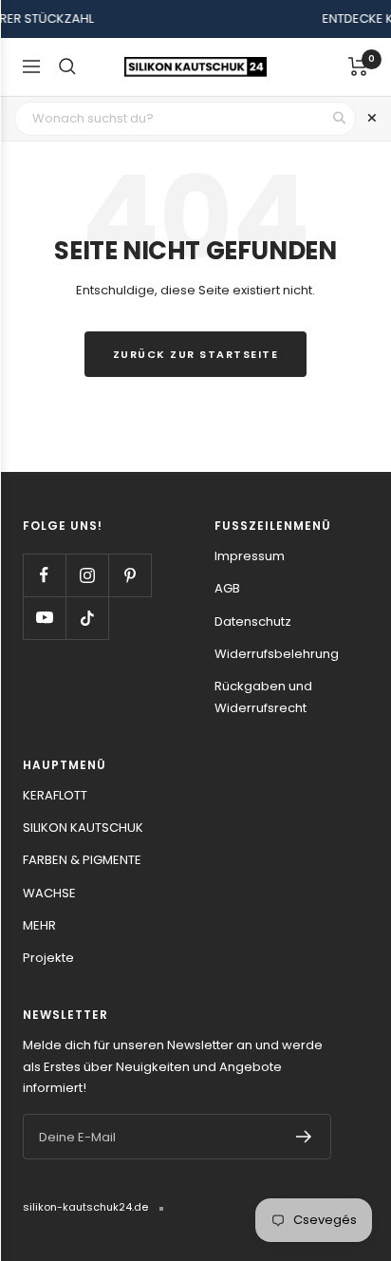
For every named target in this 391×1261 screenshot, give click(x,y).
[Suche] (67, 66)
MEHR (39, 925)
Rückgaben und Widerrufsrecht (263, 696)
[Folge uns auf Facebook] (44, 575)
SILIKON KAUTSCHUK (83, 828)
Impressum (249, 556)
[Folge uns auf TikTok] (86, 617)
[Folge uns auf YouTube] (44, 617)
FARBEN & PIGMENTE (82, 860)
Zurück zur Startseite (196, 354)
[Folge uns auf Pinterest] (129, 575)
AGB (227, 588)
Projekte (48, 958)
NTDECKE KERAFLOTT (314, 18)
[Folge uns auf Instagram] (86, 575)
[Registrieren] (304, 1136)
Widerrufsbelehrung (276, 654)
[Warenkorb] (358, 66)
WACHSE (49, 893)
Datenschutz (252, 621)
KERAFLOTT (55, 795)
